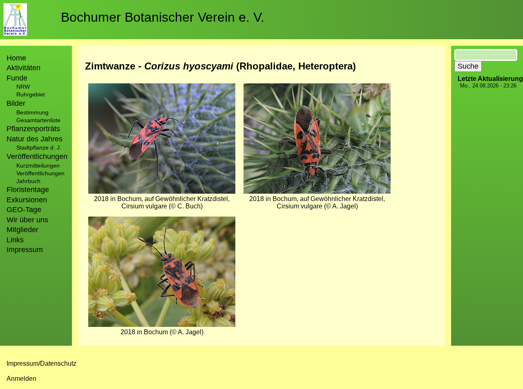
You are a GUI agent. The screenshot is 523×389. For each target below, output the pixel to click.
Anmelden (21, 378)
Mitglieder (22, 230)
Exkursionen (27, 200)
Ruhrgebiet (30, 94)
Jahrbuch (28, 181)
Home (16, 58)
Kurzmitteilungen (38, 165)
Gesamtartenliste (38, 120)
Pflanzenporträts (33, 129)
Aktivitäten (23, 68)
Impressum (25, 250)
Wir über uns (27, 220)
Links (15, 240)
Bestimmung (32, 112)
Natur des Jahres (35, 139)
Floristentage (28, 190)
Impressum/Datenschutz (41, 363)
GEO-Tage (24, 210)
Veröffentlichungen (40, 173)
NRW (23, 86)
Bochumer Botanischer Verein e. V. (162, 17)
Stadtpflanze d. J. (38, 147)
